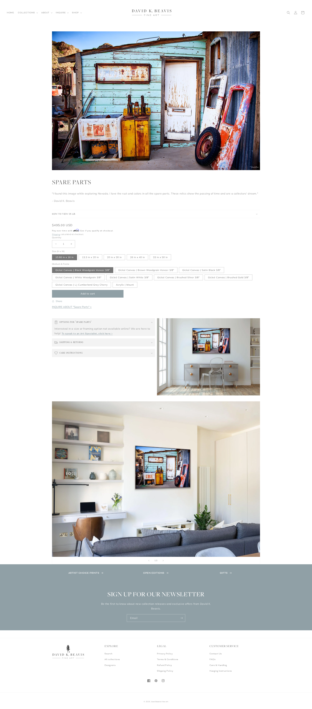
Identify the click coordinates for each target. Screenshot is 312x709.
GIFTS (224, 572)
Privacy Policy (165, 653)
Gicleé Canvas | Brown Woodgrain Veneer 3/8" (146, 270)
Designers (110, 665)
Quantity (56, 237)
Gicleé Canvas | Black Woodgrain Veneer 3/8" (82, 270)
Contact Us (215, 653)
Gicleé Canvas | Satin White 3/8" (129, 277)
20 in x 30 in (114, 257)
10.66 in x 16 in (64, 257)
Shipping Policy (165, 671)
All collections (112, 659)
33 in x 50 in (160, 257)
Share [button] (59, 301)
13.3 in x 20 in (90, 257)
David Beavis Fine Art (159, 702)
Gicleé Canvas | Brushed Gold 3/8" (228, 277)
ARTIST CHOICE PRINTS (83, 572)
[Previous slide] (148, 560)
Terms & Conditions (167, 659)
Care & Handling (218, 665)
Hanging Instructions (220, 671)
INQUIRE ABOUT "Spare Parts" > (72, 306)
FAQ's (212, 659)
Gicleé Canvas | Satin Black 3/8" (201, 270)
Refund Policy (164, 665)
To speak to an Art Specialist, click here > (87, 333)
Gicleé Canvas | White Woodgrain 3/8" (78, 277)
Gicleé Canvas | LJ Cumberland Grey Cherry (81, 284)
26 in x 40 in (137, 257)
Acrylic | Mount (125, 284)
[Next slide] (163, 560)
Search (108, 653)
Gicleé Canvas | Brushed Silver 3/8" (178, 277)
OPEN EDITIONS (153, 572)
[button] (27, 12)
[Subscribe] (181, 618)
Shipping (56, 234)
